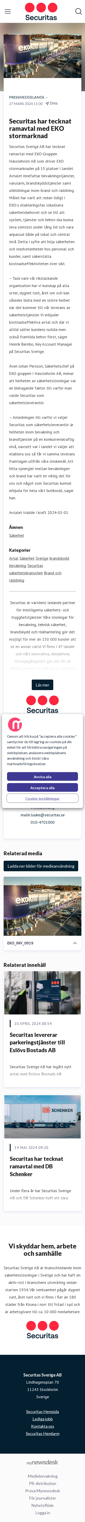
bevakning (17, 565)
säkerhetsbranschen (26, 572)
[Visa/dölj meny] (8, 11)
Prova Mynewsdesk (42, 1490)
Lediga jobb (42, 1418)
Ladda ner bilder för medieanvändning (40, 866)
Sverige (42, 558)
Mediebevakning (43, 1476)
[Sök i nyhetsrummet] (78, 11)
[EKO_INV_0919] (42, 906)
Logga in (42, 1512)
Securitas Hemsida (42, 1411)
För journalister (42, 1497)
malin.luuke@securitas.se (43, 814)
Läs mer (42, 684)
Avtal (13, 558)
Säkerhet (16, 535)
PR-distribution (42, 1483)
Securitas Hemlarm (42, 1433)
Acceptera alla (42, 787)
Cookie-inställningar (42, 798)
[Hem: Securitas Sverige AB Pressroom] (41, 11)
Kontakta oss (42, 1426)
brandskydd (59, 558)
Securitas (35, 565)
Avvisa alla (42, 776)
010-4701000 (43, 822)
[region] (42, 761)
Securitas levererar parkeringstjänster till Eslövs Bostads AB (37, 1042)
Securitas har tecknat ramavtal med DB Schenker (36, 1166)
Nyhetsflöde (42, 1505)
